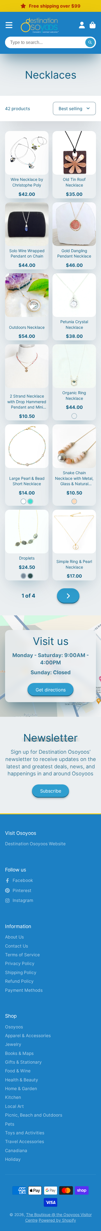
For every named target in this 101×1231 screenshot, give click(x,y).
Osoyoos (14, 1027)
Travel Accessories (24, 1141)
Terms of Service (22, 954)
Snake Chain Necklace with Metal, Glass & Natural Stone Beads (74, 465)
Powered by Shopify (57, 1220)
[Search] (90, 42)
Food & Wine (18, 1070)
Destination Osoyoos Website (35, 843)
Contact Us (16, 946)
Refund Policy (19, 981)
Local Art (14, 1106)
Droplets (27, 545)
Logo (40, 25)
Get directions (51, 690)
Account (82, 25)
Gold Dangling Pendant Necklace (74, 235)
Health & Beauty (21, 1080)
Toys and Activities (24, 1132)
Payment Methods (24, 990)
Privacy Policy (20, 963)
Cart (92, 25)
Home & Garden (21, 1088)
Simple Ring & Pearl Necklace (74, 545)
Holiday (13, 1159)
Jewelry (13, 1044)
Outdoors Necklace (27, 306)
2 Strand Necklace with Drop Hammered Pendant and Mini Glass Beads (27, 382)
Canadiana (16, 1150)
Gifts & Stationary (23, 1062)
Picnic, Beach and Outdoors (33, 1115)
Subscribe (50, 791)
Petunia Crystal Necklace (74, 306)
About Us (14, 937)
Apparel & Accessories (28, 1035)
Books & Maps (19, 1053)
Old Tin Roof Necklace (74, 164)
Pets (9, 1124)
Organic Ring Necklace (74, 382)
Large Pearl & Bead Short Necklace (27, 465)
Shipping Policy (20, 972)
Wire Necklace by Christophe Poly (27, 164)
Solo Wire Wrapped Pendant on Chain (27, 235)
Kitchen (13, 1097)
